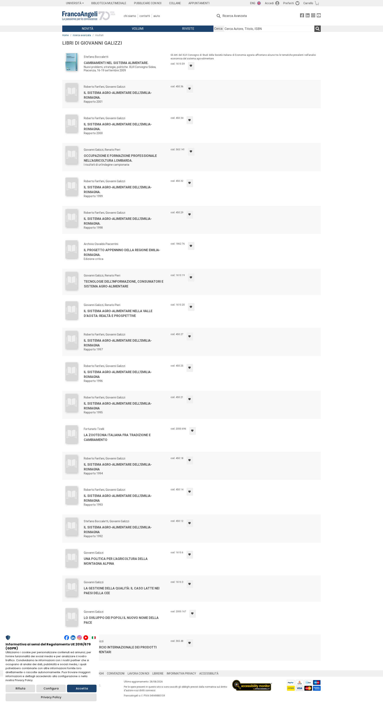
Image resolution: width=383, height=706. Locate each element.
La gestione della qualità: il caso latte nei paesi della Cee (121, 590)
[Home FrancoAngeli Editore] (88, 16)
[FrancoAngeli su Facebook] (302, 16)
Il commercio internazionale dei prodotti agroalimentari (120, 649)
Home (65, 35)
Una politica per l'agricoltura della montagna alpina (116, 561)
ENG (252, 3)
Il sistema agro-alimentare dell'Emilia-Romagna (118, 343)
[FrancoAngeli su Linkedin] (308, 16)
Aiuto (156, 16)
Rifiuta (20, 688)
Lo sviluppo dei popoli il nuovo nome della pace (121, 620)
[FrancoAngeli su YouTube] (319, 16)
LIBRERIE (158, 673)
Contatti (144, 16)
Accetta (82, 688)
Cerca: (218, 28)
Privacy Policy (51, 697)
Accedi (269, 3)
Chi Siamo (130, 16)
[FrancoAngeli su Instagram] (313, 16)
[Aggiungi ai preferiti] (191, 66)
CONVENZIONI (115, 673)
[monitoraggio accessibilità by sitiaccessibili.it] (252, 682)
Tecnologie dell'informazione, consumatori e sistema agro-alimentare (123, 284)
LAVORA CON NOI (138, 673)
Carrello (308, 3)
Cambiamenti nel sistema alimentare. (116, 63)
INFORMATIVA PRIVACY (181, 673)
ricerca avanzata (82, 35)
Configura (51, 688)
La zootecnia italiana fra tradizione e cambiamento (117, 437)
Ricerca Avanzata (234, 16)
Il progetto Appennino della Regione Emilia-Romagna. (122, 252)
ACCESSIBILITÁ (208, 673)
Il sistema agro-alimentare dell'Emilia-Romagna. (118, 95)
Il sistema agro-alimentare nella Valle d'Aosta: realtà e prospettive (118, 313)
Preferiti (288, 3)
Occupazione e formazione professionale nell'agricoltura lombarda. (120, 158)
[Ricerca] (317, 29)
